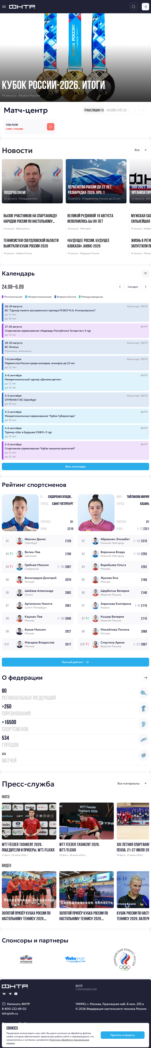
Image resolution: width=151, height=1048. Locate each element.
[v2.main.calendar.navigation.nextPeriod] (145, 286)
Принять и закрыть (122, 1035)
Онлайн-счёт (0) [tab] (117, 110)
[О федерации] (145, 677)
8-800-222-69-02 (14, 1009)
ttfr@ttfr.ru (10, 1013)
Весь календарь (75, 466)
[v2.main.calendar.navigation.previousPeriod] (120, 286)
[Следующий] (143, 110)
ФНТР (79, 985)
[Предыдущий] (135, 110)
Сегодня (133, 286)
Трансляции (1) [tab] (94, 110)
